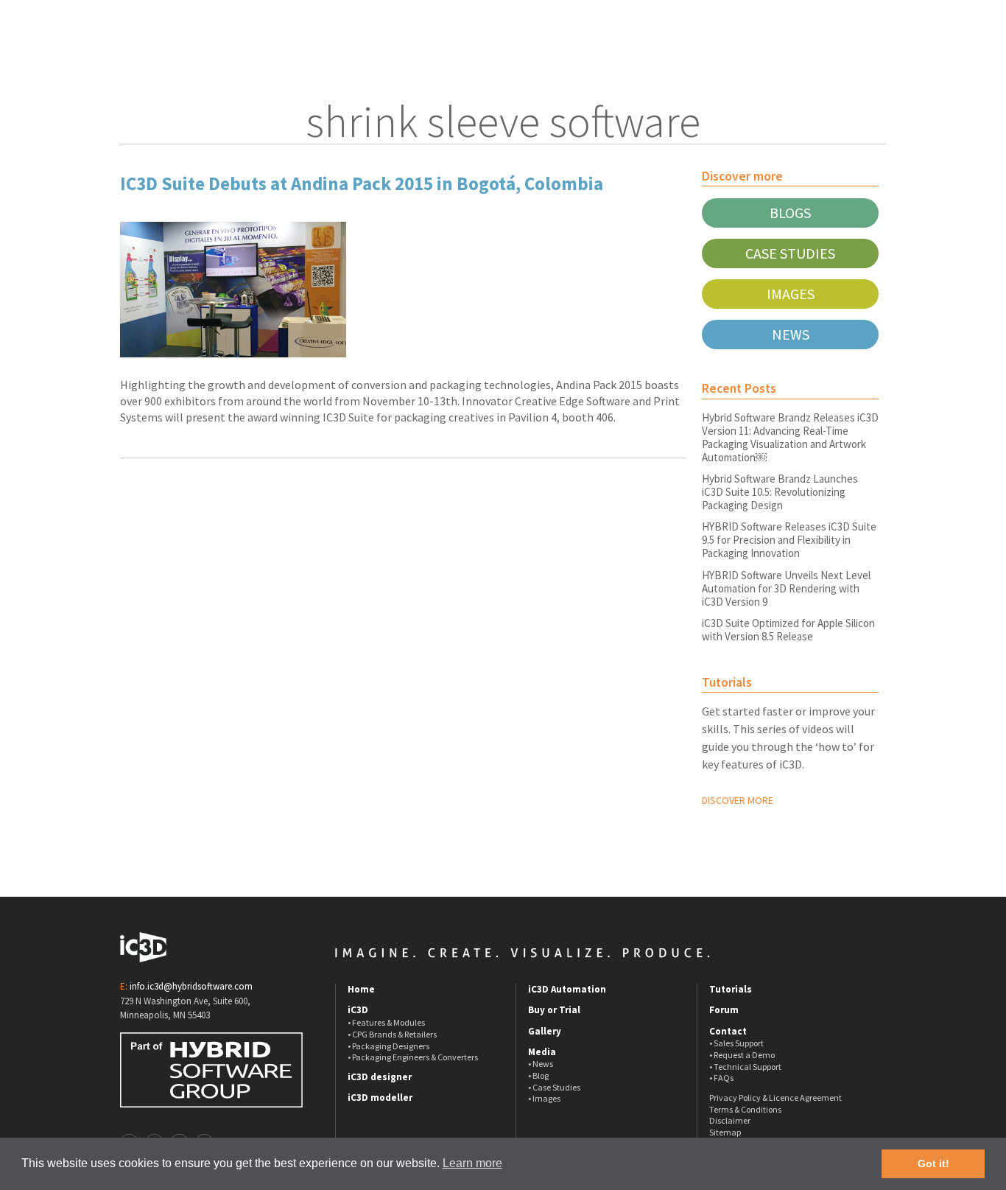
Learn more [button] (472, 1163)
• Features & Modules (386, 1022)
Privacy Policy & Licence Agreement (775, 1097)
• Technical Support (745, 1066)
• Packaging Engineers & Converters (413, 1057)
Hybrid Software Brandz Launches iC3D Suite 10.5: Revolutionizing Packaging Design (780, 492)
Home (361, 989)
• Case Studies (554, 1087)
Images (791, 293)
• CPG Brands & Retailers (392, 1034)
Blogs (790, 212)
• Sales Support (736, 1043)
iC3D (358, 1010)
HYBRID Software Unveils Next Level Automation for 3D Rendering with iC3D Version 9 (786, 588)
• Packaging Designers (388, 1045)
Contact (728, 1031)
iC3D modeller (380, 1098)
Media (542, 1052)
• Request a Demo (742, 1054)
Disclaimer (729, 1120)
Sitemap (725, 1132)
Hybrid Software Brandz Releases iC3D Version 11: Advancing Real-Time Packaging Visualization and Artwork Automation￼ (790, 437)
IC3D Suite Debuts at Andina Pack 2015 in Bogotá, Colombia (361, 183)
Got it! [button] (933, 1163)
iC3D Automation (567, 989)
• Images (544, 1098)
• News (540, 1063)
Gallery (544, 1031)
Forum (724, 1010)
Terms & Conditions (745, 1109)
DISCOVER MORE (737, 800)
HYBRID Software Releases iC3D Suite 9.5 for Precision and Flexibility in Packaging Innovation (789, 539)
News (790, 334)
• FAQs (721, 1077)
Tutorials (730, 989)
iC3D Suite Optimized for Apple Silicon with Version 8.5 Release (788, 629)
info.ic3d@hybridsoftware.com (191, 986)
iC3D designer (380, 1077)
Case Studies (790, 253)
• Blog (538, 1075)
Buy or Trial (554, 1010)
